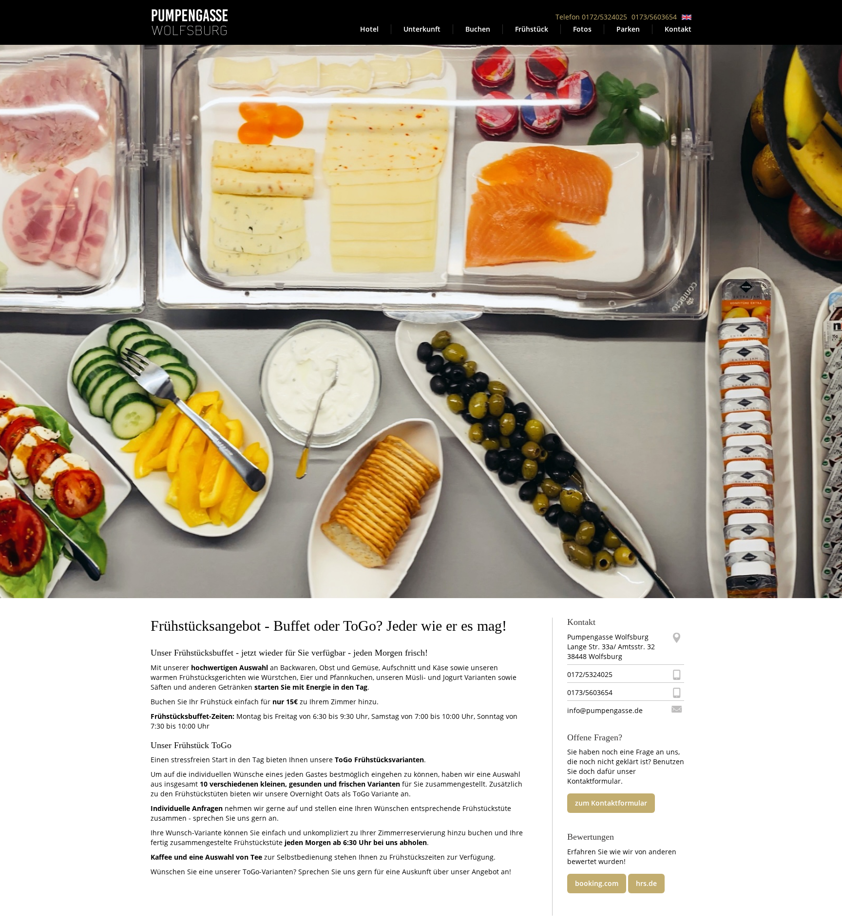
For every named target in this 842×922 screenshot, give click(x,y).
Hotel (369, 29)
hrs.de (646, 883)
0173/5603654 (654, 16)
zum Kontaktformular (611, 803)
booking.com (596, 883)
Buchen (477, 29)
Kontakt (678, 29)
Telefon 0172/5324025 (591, 16)
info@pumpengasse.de (605, 710)
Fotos (582, 29)
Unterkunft (421, 29)
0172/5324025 (589, 674)
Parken (628, 29)
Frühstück (531, 29)
